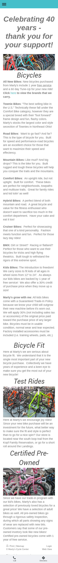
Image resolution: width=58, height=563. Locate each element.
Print (12, 546)
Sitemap (20, 546)
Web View (47, 549)
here (13, 93)
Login (49, 546)
